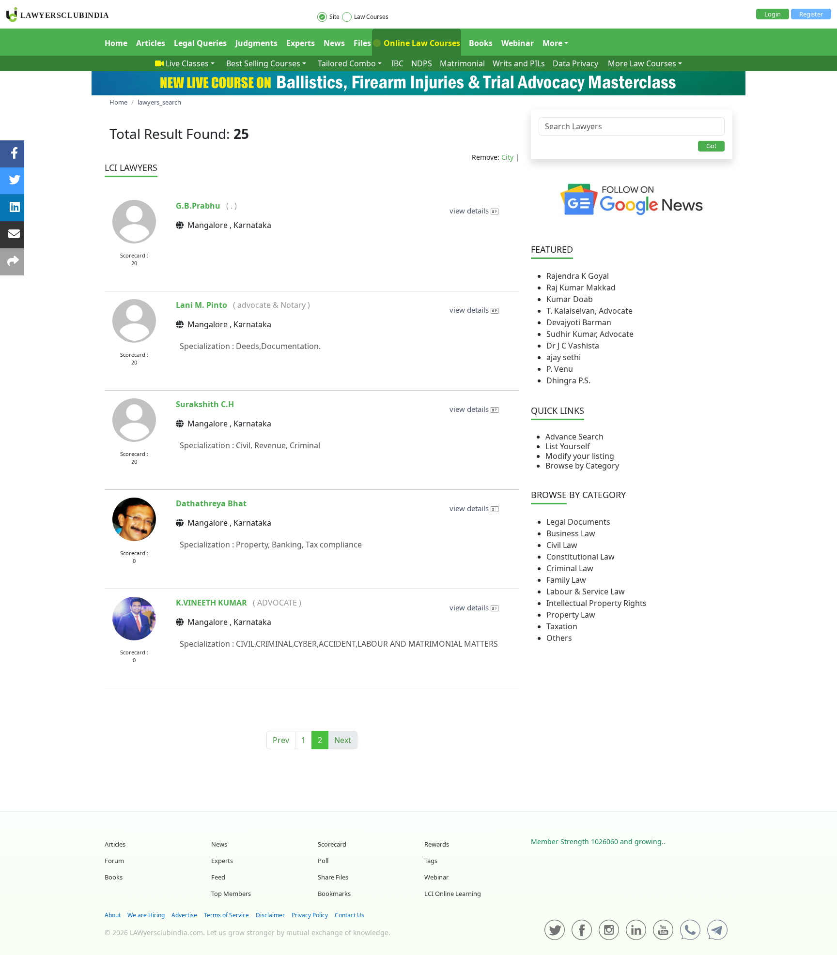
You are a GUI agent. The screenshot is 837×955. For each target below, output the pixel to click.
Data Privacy (575, 63)
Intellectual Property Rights (596, 603)
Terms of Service (226, 915)
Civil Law (561, 545)
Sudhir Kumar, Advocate (590, 334)
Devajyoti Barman (578, 322)
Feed (218, 877)
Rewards (436, 844)
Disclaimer (270, 915)
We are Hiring (146, 915)
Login (772, 14)
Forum (114, 860)
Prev (281, 740)
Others (559, 638)
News (334, 43)
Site (334, 17)
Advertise (184, 915)
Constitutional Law (580, 556)
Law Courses (371, 17)
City (507, 157)
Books (481, 43)
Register (811, 14)
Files (362, 43)
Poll (323, 860)
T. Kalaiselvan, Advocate (589, 310)
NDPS (421, 63)
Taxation (561, 626)
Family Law (566, 580)
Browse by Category (582, 465)
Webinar (517, 43)
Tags (430, 860)
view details (470, 210)
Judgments (256, 43)
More (552, 43)
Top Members (231, 893)
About (113, 915)
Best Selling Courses (263, 63)
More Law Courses (642, 63)
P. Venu (559, 369)
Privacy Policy (310, 915)
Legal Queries (200, 43)
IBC (397, 63)
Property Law (570, 614)
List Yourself (567, 446)
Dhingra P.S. (568, 380)
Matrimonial (462, 63)
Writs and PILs (519, 63)
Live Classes (187, 63)
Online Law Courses (421, 43)
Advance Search (574, 436)
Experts (300, 43)
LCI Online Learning (452, 893)
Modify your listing (579, 456)
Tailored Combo (347, 63)
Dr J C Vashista (572, 345)
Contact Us (349, 915)
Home (116, 43)
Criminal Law (569, 568)
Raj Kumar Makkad (581, 287)
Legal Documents (578, 521)
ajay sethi (563, 357)
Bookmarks (334, 893)
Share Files (333, 877)
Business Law (570, 533)
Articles (150, 43)
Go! (711, 145)
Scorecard (332, 844)
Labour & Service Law (585, 591)
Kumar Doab (569, 299)
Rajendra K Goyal (577, 276)
